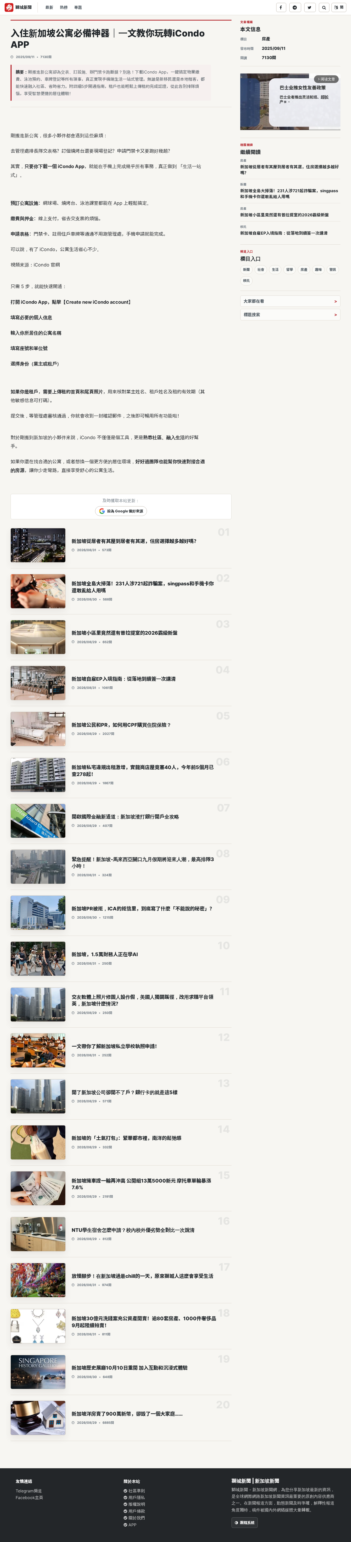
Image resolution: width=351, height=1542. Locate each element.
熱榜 (64, 7)
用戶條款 (136, 1511)
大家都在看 (254, 301)
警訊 (332, 269)
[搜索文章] (324, 7)
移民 (246, 281)
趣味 (318, 269)
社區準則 (136, 1490)
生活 (275, 269)
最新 (49, 7)
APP (131, 1524)
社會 (260, 269)
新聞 (246, 269)
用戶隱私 (136, 1497)
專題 (78, 7)
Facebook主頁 (29, 1497)
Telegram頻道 (29, 1490)
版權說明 (136, 1504)
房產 (266, 38)
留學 (289, 269)
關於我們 (136, 1517)
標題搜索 (252, 314)
